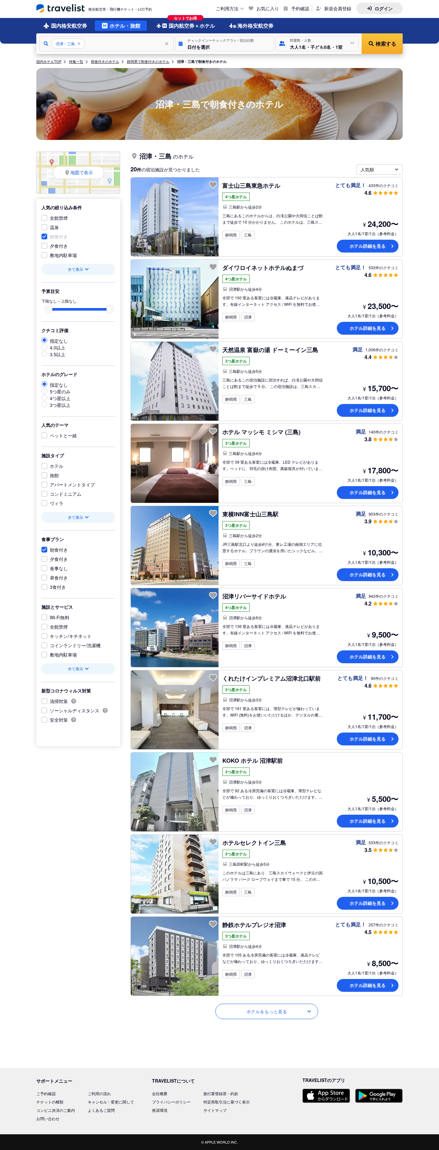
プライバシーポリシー (171, 1101)
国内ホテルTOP (48, 61)
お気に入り (267, 8)
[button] (224, 43)
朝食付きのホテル (105, 61)
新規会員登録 (337, 8)
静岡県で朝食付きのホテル (148, 61)
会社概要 (159, 1093)
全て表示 (75, 269)
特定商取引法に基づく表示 (226, 1101)
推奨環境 (159, 1110)
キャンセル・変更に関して (111, 1101)
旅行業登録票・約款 (220, 1093)
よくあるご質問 (101, 1110)
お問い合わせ (47, 1118)
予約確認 (300, 8)
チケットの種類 (49, 1101)
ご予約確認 (46, 1093)
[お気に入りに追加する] (213, 185)
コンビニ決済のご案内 (55, 1110)
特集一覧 (76, 61)
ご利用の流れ (99, 1093)
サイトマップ (215, 1110)
